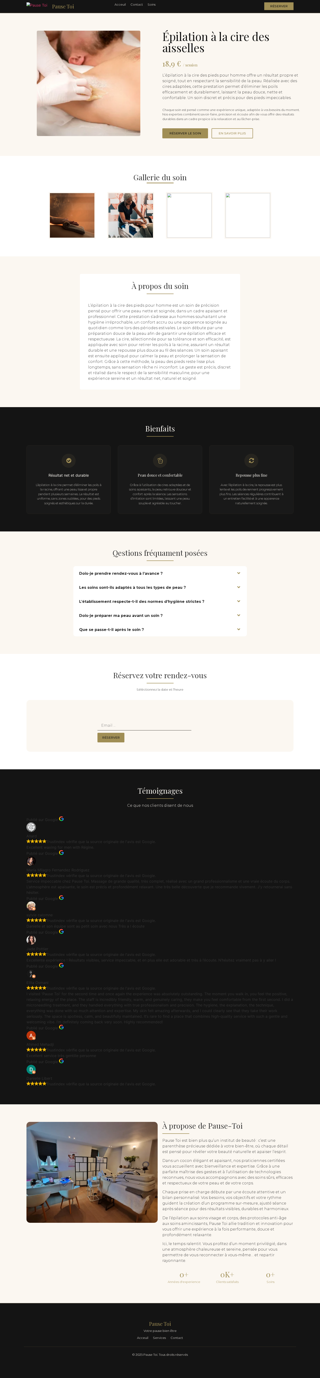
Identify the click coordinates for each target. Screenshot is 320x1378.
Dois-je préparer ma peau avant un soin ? (121, 615)
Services (159, 1338)
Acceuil (120, 4)
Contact (136, 4)
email (101, 718)
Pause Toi (63, 6)
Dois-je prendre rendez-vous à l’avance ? (121, 573)
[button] (160, 573)
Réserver (111, 737)
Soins (152, 4)
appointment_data (113, 711)
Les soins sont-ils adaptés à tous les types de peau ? (132, 587)
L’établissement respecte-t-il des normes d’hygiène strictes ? (141, 601)
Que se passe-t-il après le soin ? (111, 629)
